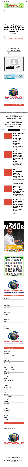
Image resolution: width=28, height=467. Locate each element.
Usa (4, 417)
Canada (5, 360)
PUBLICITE (6, 406)
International (6, 387)
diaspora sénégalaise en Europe (14, 48)
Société (5, 413)
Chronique (5, 362)
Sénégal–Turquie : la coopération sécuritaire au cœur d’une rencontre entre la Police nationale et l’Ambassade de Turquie (18, 139)
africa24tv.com (6, 328)
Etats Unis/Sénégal (7, 380)
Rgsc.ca (5, 326)
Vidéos (5, 419)
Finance (5, 383)
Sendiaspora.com (7, 319)
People (5, 401)
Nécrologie (6, 394)
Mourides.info (6, 298)
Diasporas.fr (6, 321)
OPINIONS (5, 399)
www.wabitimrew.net (14, 52)
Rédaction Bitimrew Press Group (9, 428)
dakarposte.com (7, 303)
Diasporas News (6, 371)
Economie (5, 376)
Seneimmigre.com (7, 323)
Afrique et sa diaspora (9, 369)
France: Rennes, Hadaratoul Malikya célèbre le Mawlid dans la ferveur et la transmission (18, 189)
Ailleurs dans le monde (8, 355)
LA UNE (5, 392)
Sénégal (5, 410)
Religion (5, 408)
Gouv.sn (5, 300)
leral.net (5, 310)
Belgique (5, 358)
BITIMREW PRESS (15, 45)
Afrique (5, 353)
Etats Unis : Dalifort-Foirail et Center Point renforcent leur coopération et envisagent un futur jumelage (18, 204)
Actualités (5, 351)
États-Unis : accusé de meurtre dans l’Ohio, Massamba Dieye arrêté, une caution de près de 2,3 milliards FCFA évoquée (18, 156)
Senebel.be (6, 314)
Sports (5, 415)
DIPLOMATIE (6, 373)
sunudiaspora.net (7, 307)
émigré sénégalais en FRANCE (13, 50)
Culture (5, 365)
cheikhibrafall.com (7, 312)
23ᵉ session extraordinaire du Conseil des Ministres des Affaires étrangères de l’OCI (18, 174)
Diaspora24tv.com (7, 305)
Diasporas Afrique (7, 367)
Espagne (5, 378)
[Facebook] (26, 1)
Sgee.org (5, 317)
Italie (5, 389)
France (5, 385)
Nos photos (6, 396)
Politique (5, 403)
